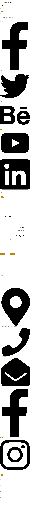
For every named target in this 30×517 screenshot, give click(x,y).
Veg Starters (20, 232)
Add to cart (21, 230)
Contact (2, 197)
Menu (2, 11)
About (2, 10)
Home (2, 9)
